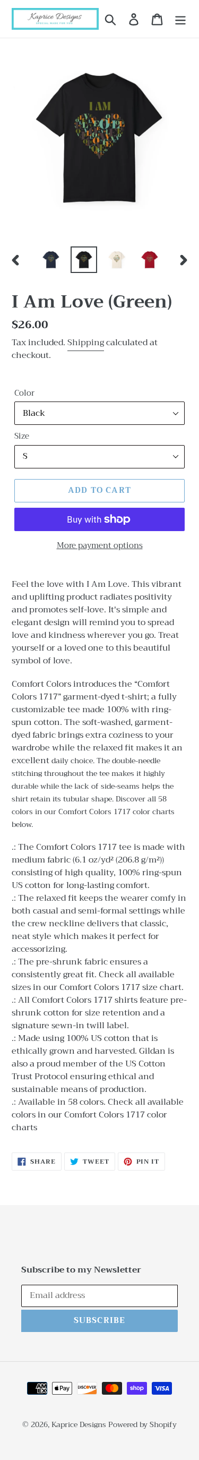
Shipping (85, 342)
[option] (50, 260)
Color (24, 393)
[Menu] (180, 19)
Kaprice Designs (78, 1424)
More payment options (100, 546)
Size (21, 436)
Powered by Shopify (142, 1424)
